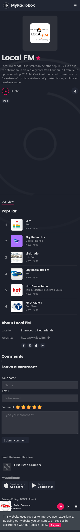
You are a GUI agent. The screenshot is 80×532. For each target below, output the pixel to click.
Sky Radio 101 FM (37, 270)
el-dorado (32, 253)
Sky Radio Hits (35, 237)
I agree (55, 525)
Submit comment (15, 440)
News (34, 306)
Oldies (29, 240)
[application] (40, 506)
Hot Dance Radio (37, 286)
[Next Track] (68, 506)
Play (17, 225)
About (32, 499)
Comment (9, 407)
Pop (5, 100)
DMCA (23, 499)
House (46, 290)
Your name (9, 378)
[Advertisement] (40, 146)
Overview (8, 201)
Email (5, 391)
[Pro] (38, 58)
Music (59, 290)
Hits (35, 240)
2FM (28, 221)
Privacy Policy (10, 499)
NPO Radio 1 (34, 302)
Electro (38, 290)
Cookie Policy (38, 525)
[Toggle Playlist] (76, 506)
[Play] (60, 506)
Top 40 (30, 290)
